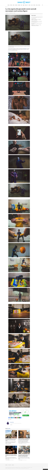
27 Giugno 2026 (11, 444)
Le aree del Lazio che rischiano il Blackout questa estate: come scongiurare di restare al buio (11, 456)
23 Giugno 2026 (24, 443)
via (8, 51)
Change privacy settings (45, 469)
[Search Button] (42, 5)
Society (7, 453)
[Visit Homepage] (24, 2)
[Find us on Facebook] (42, 467)
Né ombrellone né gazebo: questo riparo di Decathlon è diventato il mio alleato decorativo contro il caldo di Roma (24, 456)
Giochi (10, 419)
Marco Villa (12, 422)
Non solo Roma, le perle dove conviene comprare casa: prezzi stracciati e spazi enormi (10, 440)
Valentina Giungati (7, 444)
